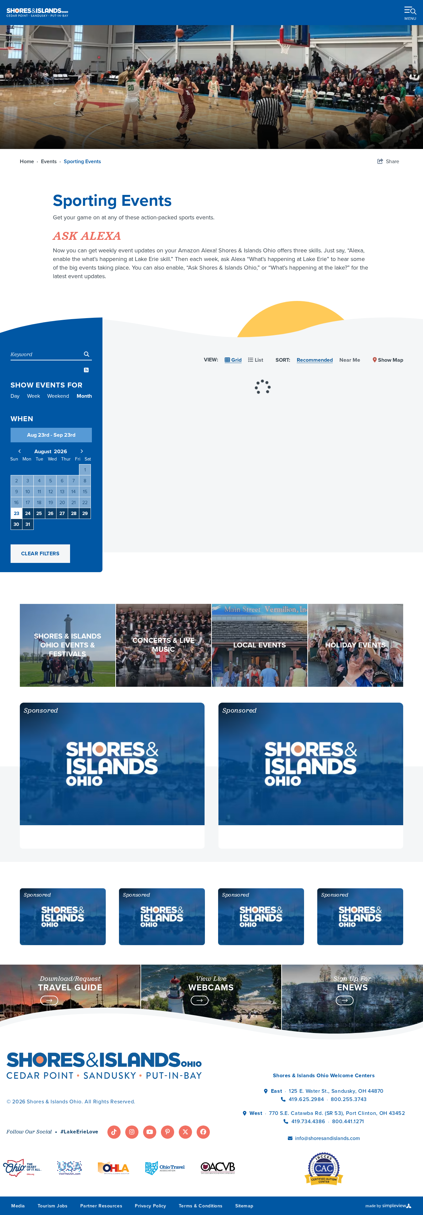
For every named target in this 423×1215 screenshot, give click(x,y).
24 (27, 513)
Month (84, 396)
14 (73, 491)
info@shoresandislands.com (327, 1138)
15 (85, 491)
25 (39, 513)
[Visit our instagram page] (131, 1132)
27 (62, 513)
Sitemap (244, 1205)
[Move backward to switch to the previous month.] (19, 451)
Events (51, 161)
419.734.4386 (309, 1121)
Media (18, 1205)
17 (28, 502)
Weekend (58, 396)
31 (27, 524)
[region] (262, 369)
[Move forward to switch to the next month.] (81, 451)
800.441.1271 (348, 1121)
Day (15, 396)
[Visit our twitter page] (185, 1132)
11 (39, 491)
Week (33, 396)
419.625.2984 (306, 1099)
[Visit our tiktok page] (114, 1132)
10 (27, 491)
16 (16, 502)
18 (39, 502)
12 (51, 491)
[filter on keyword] (86, 354)
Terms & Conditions (201, 1205)
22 (85, 502)
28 (73, 513)
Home (29, 161)
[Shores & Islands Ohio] (37, 12)
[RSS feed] (86, 370)
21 (73, 502)
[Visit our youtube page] (149, 1132)
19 (51, 502)
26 (51, 513)
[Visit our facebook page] (203, 1132)
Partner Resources (101, 1205)
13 (62, 491)
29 (85, 513)
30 (16, 524)
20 (62, 502)
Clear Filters (40, 553)
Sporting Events (83, 161)
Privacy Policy (150, 1205)
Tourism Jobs (53, 1205)
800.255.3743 (349, 1099)
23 (16, 513)
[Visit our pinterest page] (167, 1132)
